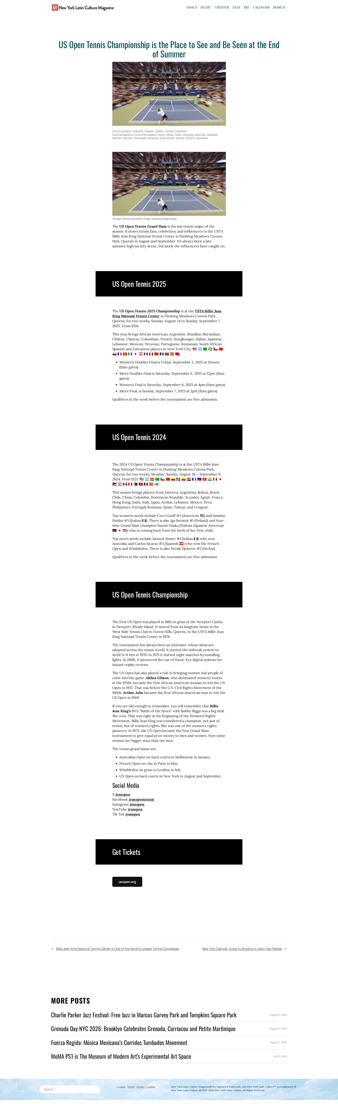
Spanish (180, 137)
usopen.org (127, 882)
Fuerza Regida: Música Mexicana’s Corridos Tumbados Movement (119, 1042)
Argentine (138, 130)
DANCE (191, 7)
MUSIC (206, 7)
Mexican (117, 137)
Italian (178, 134)
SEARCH (279, 7)
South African (167, 137)
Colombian (181, 130)
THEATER (222, 7)
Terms (131, 1086)
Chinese (169, 130)
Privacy (140, 1086)
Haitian (170, 134)
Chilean (159, 130)
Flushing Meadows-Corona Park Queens (134, 134)
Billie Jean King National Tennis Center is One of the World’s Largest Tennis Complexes (117, 949)
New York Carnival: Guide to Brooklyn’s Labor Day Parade (242, 949)
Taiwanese (202, 137)
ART (247, 7)
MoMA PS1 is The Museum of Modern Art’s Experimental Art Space (121, 1056)
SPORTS (190, 137)
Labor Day (200, 134)
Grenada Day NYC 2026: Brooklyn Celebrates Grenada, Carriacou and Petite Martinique (143, 1028)
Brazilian (149, 130)
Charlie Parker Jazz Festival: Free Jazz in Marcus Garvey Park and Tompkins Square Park (143, 1015)
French (161, 134)
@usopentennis (141, 799)
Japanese (188, 134)
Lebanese (211, 134)
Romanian (152, 137)
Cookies (150, 1086)
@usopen (122, 794)
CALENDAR (261, 7)
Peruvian (127, 137)
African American (121, 130)
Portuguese (140, 137)
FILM (236, 7)
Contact (121, 1086)
